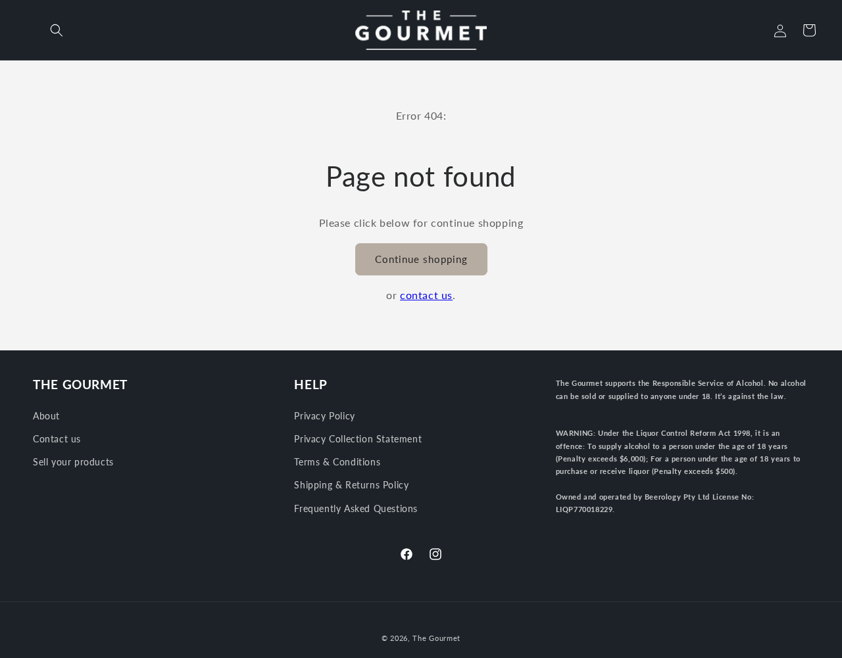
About (46, 415)
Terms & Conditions (337, 461)
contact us (426, 295)
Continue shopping (421, 259)
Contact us (57, 438)
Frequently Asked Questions (356, 508)
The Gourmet (436, 638)
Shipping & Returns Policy (351, 484)
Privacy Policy (324, 415)
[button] (56, 30)
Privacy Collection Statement (358, 438)
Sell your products (73, 461)
